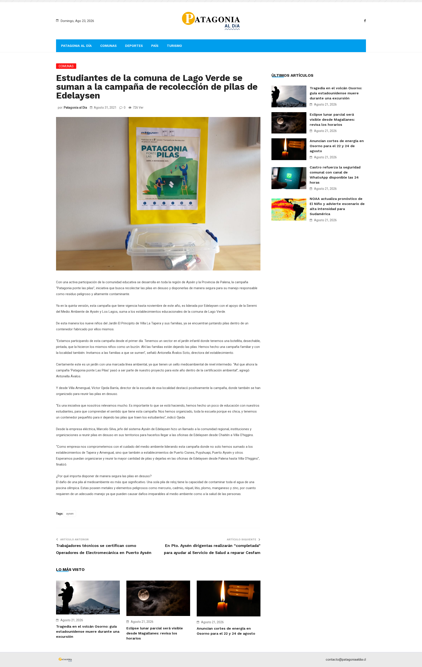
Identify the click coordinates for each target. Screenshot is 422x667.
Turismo (174, 46)
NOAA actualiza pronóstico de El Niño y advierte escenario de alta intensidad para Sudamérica (337, 206)
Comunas (108, 46)
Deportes (134, 46)
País (154, 46)
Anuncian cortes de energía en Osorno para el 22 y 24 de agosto (337, 146)
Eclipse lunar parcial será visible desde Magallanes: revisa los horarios (154, 633)
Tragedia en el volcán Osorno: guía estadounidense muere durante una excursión (87, 631)
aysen (70, 513)
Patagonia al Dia (75, 107)
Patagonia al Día (76, 46)
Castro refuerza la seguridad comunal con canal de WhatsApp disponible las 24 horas (335, 175)
